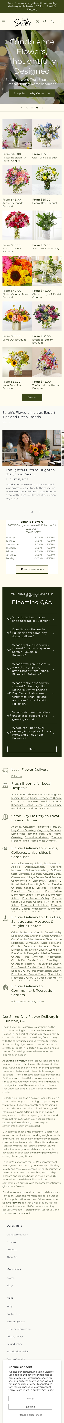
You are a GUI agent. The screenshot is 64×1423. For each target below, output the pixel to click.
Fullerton (16, 776)
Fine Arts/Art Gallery (35, 898)
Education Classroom (25, 891)
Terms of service (16, 1359)
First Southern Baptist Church (28, 974)
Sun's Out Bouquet (14, 339)
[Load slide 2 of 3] (32, 108)
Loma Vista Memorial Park (27, 833)
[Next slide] (42, 107)
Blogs (10, 1285)
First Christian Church (48, 963)
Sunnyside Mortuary (37, 837)
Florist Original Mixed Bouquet (15, 296)
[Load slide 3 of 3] (37, 108)
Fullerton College (31, 901)
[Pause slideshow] (60, 107)
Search (10, 1278)
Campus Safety (52, 873)
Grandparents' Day (17, 1234)
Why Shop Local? (17, 1321)
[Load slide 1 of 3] (27, 108)
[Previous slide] (21, 107)
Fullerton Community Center (28, 1001)
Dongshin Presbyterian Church (29, 949)
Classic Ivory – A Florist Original (46, 296)
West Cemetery (48, 840)
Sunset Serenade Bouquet (12, 205)
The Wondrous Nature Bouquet (45, 387)
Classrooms (18, 877)
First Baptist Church (33, 960)
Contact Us (13, 1314)
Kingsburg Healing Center (26, 804)
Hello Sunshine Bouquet (11, 387)
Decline (30, 1406)
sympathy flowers (47, 1152)
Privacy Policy (45, 1389)
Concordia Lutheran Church (42, 946)
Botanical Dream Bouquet (42, 341)
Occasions (12, 1242)
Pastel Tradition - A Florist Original (14, 159)
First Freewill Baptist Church (28, 967)
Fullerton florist (38, 1179)
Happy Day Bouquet (44, 203)
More (32, 749)
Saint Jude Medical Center (37, 808)
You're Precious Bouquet (12, 250)
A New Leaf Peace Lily (45, 248)
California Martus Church (27, 932)
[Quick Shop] (37, 21)
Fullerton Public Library (35, 905)
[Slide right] (39, 512)
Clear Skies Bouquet (44, 157)
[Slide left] (24, 512)
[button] (45, 21)
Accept (30, 1398)
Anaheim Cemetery (23, 826)
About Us (12, 1257)
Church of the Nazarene (30, 939)
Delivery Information (19, 1329)
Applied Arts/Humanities (27, 866)
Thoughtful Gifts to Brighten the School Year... (30, 472)
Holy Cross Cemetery (23, 830)
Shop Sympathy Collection (32, 93)
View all (32, 397)
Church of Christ (39, 935)
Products (12, 1249)
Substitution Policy (18, 1351)
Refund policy (14, 1344)
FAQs (10, 1306)
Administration (52, 863)
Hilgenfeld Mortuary (49, 826)
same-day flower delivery (16, 1122)
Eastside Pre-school (49, 887)
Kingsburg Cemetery (49, 830)
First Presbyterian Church (46, 970)
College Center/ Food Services (43, 877)
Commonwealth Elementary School (33, 880)
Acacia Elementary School (26, 863)
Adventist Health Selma (25, 794)
